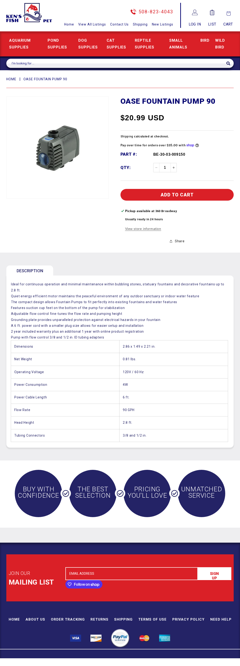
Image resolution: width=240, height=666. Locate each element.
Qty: (125, 167)
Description (30, 270)
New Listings (162, 24)
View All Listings (92, 24)
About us (35, 619)
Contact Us (119, 24)
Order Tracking (68, 619)
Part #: (128, 154)
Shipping (140, 24)
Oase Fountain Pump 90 (45, 79)
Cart (228, 24)
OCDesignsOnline (156, 663)
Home (69, 24)
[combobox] (116, 63)
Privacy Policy (188, 619)
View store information (143, 229)
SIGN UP (214, 575)
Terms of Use (152, 619)
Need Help (221, 619)
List (212, 24)
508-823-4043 (156, 12)
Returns (99, 619)
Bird (205, 40)
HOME (11, 79)
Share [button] (179, 241)
